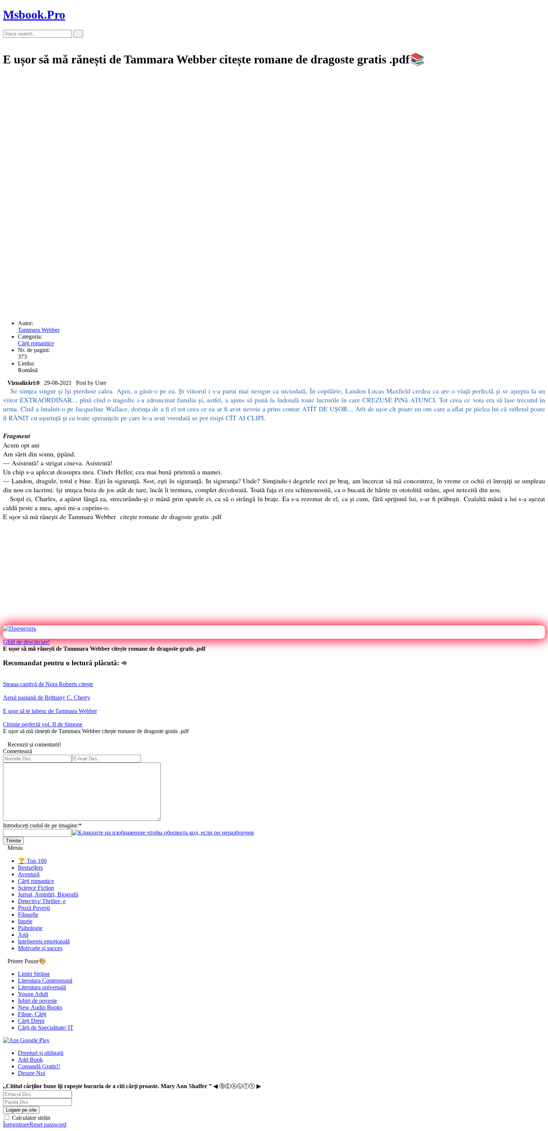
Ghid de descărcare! (26, 642)
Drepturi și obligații (40, 1053)
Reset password (47, 1124)
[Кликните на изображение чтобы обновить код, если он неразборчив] (163, 832)
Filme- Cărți (32, 1014)
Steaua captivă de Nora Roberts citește (48, 684)
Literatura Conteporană (45, 980)
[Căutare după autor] (78, 34)
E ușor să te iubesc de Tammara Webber (50, 711)
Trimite (13, 840)
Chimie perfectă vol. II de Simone (42, 724)
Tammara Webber (39, 330)
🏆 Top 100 (32, 861)
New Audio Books (40, 1007)
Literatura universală (42, 987)
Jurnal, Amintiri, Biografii (48, 894)
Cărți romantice (36, 343)
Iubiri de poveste (37, 1001)
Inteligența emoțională (44, 941)
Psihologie (30, 928)
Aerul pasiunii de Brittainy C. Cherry (46, 697)
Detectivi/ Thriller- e (42, 901)
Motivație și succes (40, 948)
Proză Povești (34, 908)
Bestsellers (30, 867)
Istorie (25, 921)
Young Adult (33, 994)
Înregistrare (16, 1124)
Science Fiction (36, 888)
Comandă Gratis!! (39, 1066)
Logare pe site (21, 1110)
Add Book (30, 1059)
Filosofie (28, 914)
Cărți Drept (31, 1021)
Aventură (29, 874)
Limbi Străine (34, 974)
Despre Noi (31, 1073)
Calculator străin (30, 1118)
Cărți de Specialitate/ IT (45, 1027)
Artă (23, 934)
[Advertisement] (226, 127)
